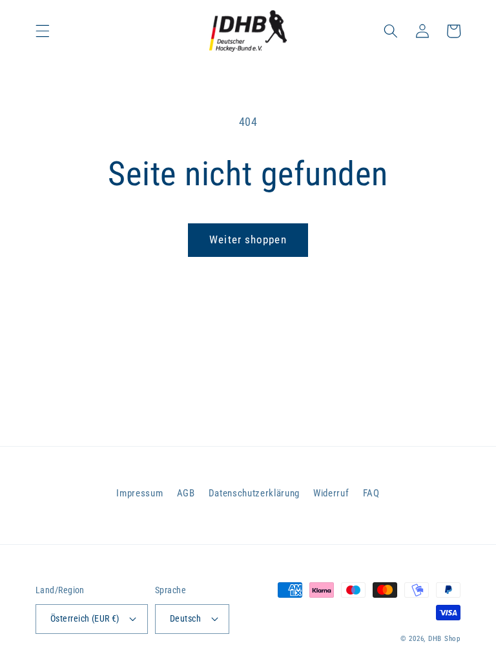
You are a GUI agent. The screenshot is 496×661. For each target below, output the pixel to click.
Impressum (139, 493)
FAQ (371, 493)
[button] (42, 30)
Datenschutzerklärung (254, 493)
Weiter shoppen (247, 240)
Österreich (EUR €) (84, 618)
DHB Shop (444, 639)
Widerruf (331, 493)
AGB (186, 493)
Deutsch (185, 618)
